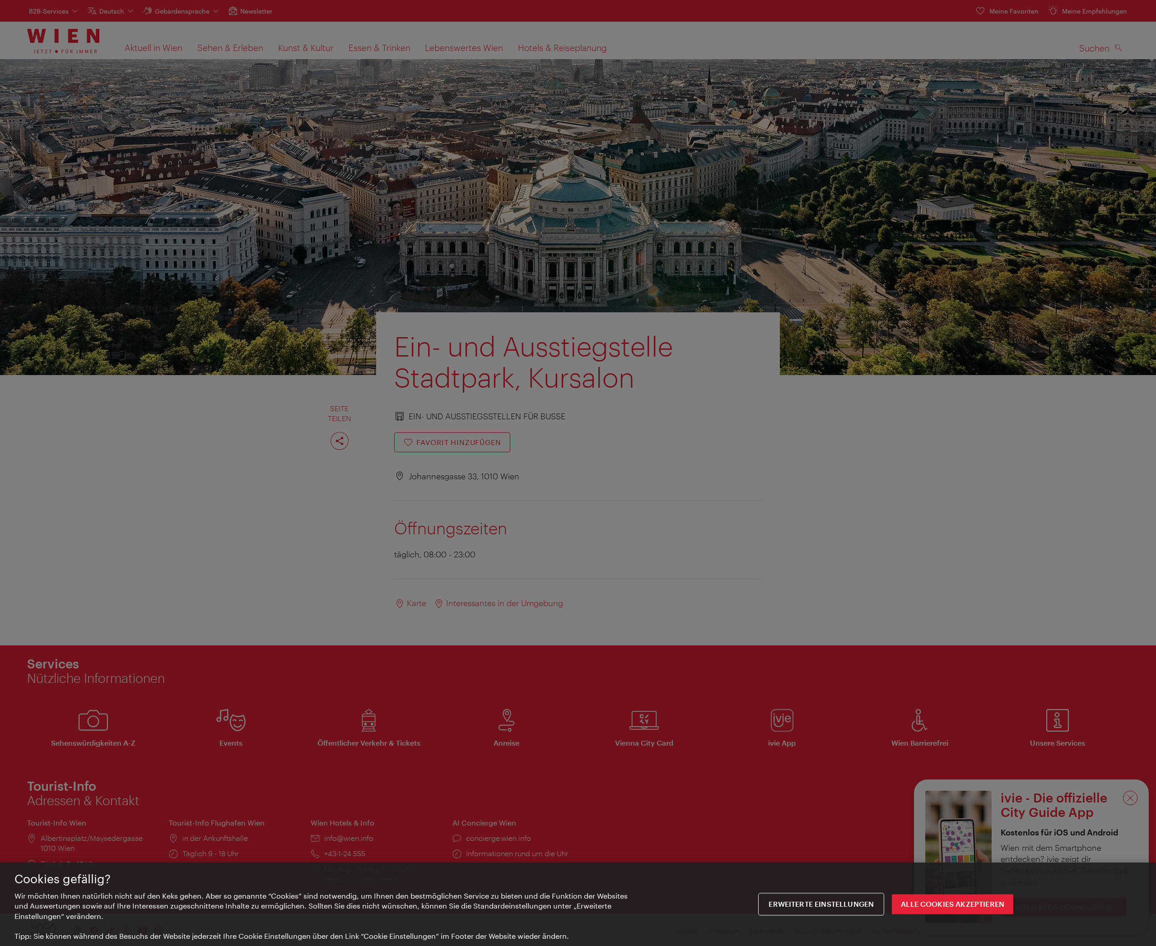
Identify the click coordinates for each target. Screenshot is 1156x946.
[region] (578, 904)
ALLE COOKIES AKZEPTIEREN (952, 904)
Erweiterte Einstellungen (821, 904)
